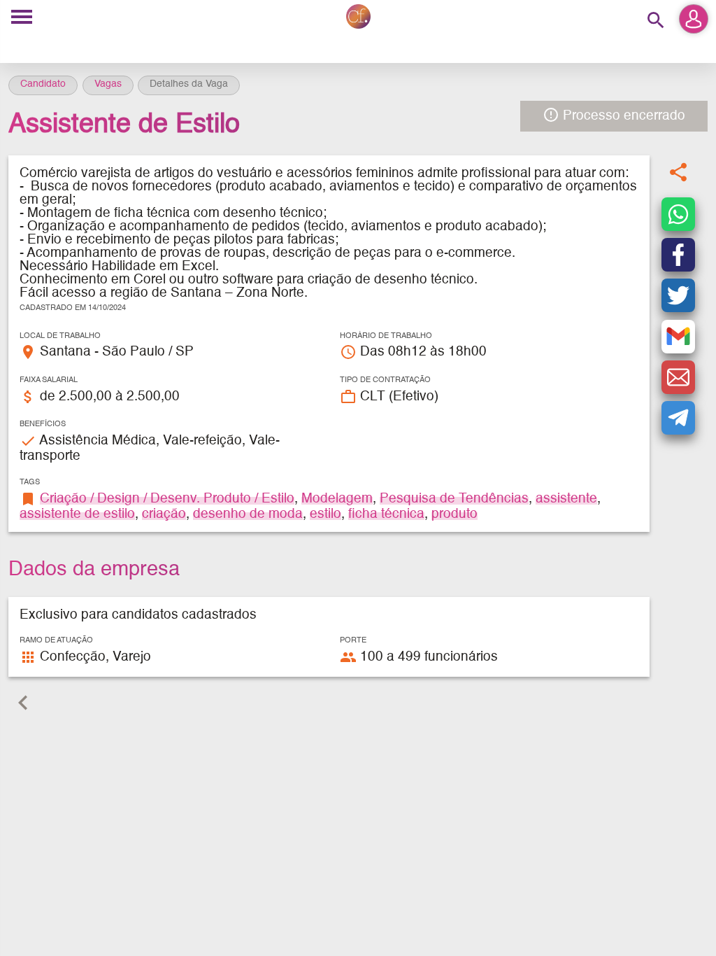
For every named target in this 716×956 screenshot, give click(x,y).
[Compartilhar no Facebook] (678, 255)
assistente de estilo (77, 514)
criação (164, 514)
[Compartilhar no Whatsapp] (678, 214)
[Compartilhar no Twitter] (678, 295)
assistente (566, 498)
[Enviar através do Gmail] (678, 336)
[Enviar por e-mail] (678, 377)
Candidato (43, 84)
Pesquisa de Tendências (454, 498)
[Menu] (21, 17)
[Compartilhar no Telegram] (678, 418)
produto (454, 514)
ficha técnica (386, 514)
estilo (325, 514)
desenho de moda (248, 514)
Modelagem (337, 498)
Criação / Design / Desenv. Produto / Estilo (167, 498)
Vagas (108, 84)
